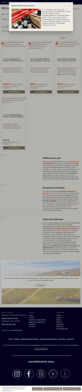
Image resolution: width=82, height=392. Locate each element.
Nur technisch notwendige (52, 389)
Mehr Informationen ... (8, 390)
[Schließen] (70, 5)
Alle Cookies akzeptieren (72, 389)
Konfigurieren (37, 389)
